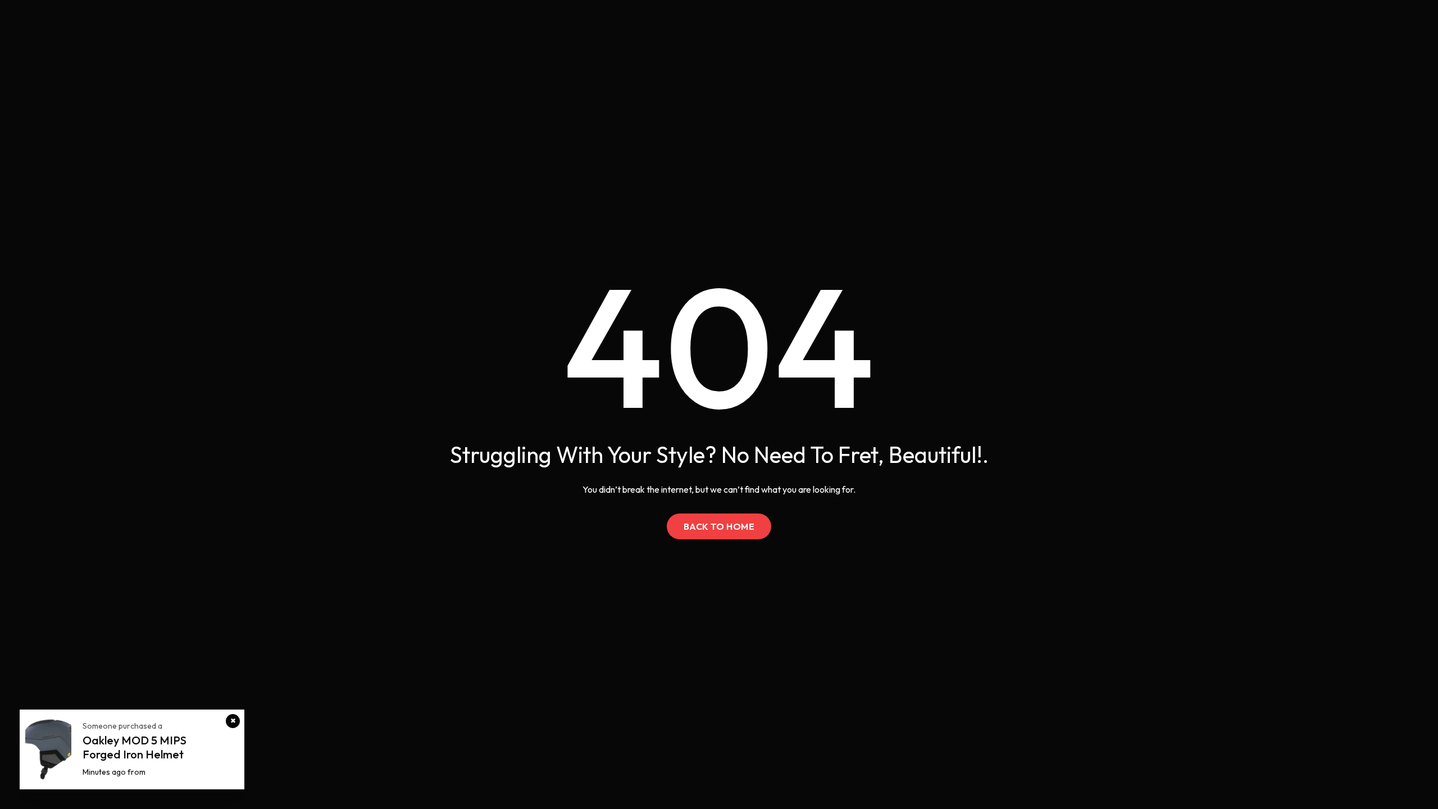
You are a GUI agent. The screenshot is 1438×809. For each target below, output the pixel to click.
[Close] (233, 721)
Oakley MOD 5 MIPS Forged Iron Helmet (134, 747)
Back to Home (719, 526)
